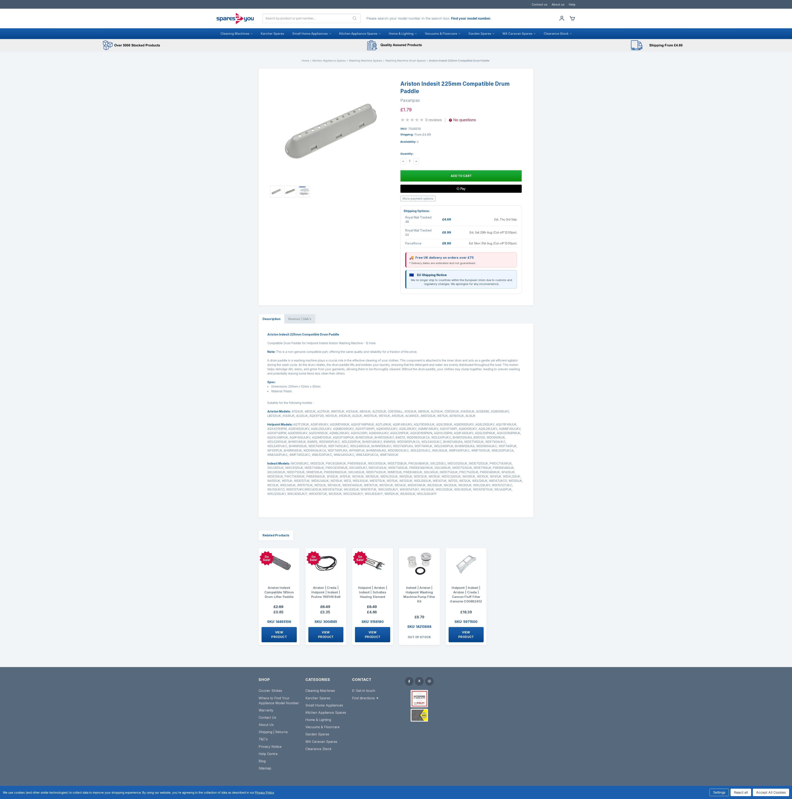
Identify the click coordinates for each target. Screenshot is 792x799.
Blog (262, 761)
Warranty (266, 710)
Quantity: (406, 153)
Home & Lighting (401, 34)
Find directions (363, 698)
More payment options (418, 198)
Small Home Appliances (310, 34)
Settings (719, 792)
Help (572, 4)
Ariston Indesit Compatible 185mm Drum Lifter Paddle (279, 592)
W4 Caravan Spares (517, 34)
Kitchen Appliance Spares (358, 34)
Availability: (409, 141)
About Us (266, 725)
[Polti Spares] (419, 698)
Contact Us (267, 717)
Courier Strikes (270, 691)
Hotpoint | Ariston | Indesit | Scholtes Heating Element (372, 592)
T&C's (263, 739)
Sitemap (265, 768)
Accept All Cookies (771, 792)
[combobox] (306, 18)
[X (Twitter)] (419, 681)
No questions (464, 120)
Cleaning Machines (234, 34)
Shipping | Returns (273, 732)
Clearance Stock (556, 34)
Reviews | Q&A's (299, 319)
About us (558, 4)
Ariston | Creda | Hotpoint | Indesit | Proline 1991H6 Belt (326, 592)
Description (271, 319)
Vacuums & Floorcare (441, 34)
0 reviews (433, 120)
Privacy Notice (270, 746)
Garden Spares (479, 34)
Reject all (741, 792)
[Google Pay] (461, 189)
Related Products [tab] (276, 535)
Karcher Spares (272, 34)
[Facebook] (409, 681)
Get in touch (365, 691)
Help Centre (268, 754)
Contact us (539, 4)
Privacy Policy (264, 792)
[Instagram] (429, 681)
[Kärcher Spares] (419, 715)
